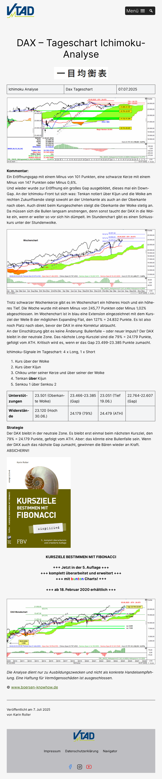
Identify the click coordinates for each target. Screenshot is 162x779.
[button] (132, 11)
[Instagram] (79, 767)
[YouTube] (90, 767)
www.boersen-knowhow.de (34, 687)
